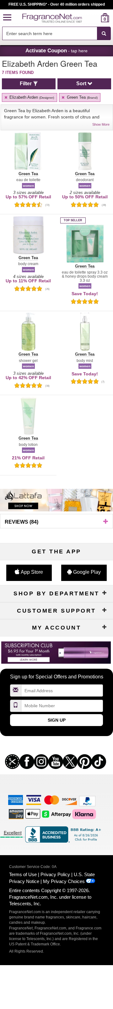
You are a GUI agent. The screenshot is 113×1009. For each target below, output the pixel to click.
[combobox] (56, 33)
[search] (95, 17)
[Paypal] (87, 800)
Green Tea (82, 97)
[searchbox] (49, 33)
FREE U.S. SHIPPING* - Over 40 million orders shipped (56, 4)
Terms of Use (23, 874)
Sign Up (57, 720)
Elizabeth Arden (31, 97)
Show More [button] (101, 124)
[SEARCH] (104, 33)
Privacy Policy (55, 874)
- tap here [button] (56, 50)
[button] (7, 17)
